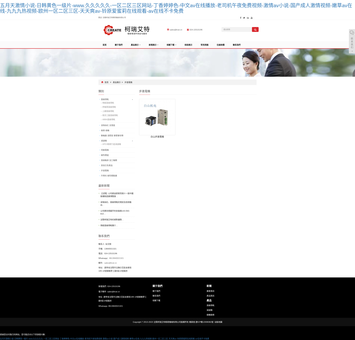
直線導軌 (105, 99)
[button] (139, 45)
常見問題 (204, 45)
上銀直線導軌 (108, 111)
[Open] (352, 41)
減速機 (104, 141)
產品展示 (135, 45)
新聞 (209, 286)
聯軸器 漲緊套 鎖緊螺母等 (112, 135)
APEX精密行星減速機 (111, 144)
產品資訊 (210, 296)
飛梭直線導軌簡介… (109, 225)
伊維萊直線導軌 (109, 107)
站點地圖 (218, 322)
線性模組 (105, 155)
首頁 (104, 45)
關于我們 (119, 45)
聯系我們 (237, 45)
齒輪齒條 (210, 315)
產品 (209, 300)
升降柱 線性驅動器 (109, 176)
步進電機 (128, 82)
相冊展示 (188, 45)
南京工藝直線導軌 (110, 115)
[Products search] (255, 29)
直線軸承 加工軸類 (109, 160)
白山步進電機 (157, 137)
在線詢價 (221, 45)
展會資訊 (210, 291)
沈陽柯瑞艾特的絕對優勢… (112, 219)
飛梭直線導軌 (108, 103)
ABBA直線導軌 (108, 119)
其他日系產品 (107, 165)
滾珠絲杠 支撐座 (108, 125)
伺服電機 (105, 150)
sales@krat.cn (176, 30)
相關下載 (171, 45)
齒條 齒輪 (105, 130)
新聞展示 (153, 45)
